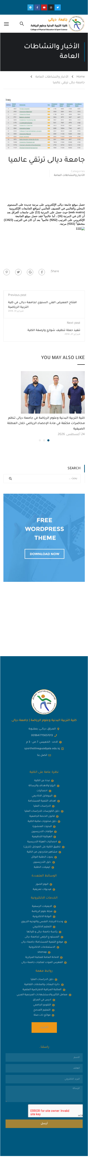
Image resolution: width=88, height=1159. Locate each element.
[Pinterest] (6, 272)
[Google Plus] (30, 272)
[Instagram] (51, 7)
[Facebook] (42, 272)
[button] (48, 440)
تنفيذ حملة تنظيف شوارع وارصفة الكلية (53, 330)
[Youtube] (44, 7)
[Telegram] (30, 7)
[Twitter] (58, 7)
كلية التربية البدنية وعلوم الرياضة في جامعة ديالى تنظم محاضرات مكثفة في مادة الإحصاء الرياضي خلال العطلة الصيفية (46, 424)
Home (80, 77)
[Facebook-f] (37, 7)
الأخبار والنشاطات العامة (51, 77)
